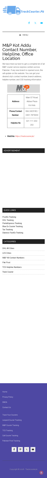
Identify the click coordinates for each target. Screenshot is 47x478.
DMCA (4, 402)
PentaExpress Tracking (12, 223)
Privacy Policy (7, 397)
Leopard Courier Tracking (12, 420)
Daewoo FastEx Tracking (12, 233)
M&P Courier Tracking (10, 425)
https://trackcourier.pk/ (24, 136)
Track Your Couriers (10, 415)
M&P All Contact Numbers (13, 258)
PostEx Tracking (9, 217)
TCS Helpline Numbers (12, 267)
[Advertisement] (23, 179)
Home (4, 392)
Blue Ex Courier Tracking (12, 226)
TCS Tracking (7, 430)
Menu (25, 35)
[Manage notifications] (41, 473)
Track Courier (23, 10)
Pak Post (6, 262)
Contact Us (6, 407)
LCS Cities (6, 253)
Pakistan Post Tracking (11, 441)
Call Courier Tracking (10, 436)
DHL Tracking (8, 220)
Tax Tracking (7, 229)
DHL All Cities (8, 248)
